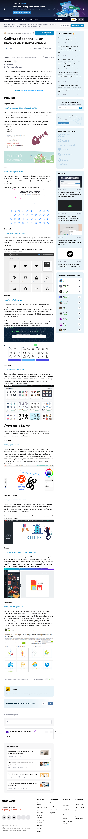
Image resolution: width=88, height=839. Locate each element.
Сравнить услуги (42, 807)
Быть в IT (41, 26)
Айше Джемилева (68, 291)
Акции (39, 831)
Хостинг (65, 803)
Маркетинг (53, 24)
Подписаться (64, 123)
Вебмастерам (54, 803)
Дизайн (45, 24)
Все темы (7, 24)
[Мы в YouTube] (14, 817)
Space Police (66, 296)
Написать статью (77, 25)
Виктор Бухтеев (67, 302)
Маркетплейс (33, 19)
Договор (39, 825)
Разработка (22, 24)
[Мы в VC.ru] (23, 817)
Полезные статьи (80, 814)
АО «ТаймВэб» (12, 825)
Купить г (18, 90)
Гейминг (12, 26)
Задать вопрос (65, 25)
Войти (81, 19)
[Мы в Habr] (19, 817)
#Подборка (32, 57)
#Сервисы (24, 57)
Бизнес (6, 26)
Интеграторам (54, 806)
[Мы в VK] (9, 817)
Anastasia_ (66, 285)
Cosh (64, 323)
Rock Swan (66, 312)
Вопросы (24, 19)
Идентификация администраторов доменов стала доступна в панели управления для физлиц (69, 194)
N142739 (14, 828)
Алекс (64, 329)
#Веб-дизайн (16, 57)
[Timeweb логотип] (17, 801)
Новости (14, 24)
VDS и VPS (66, 806)
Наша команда (79, 807)
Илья (64, 318)
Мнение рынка (32, 26)
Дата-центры (79, 810)
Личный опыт (21, 26)
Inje (64, 307)
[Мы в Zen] (28, 817)
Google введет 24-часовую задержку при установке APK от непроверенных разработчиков (69, 218)
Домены (65, 814)
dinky (64, 280)
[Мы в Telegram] (4, 817)
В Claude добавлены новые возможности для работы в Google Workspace (70, 242)
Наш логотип (53, 809)
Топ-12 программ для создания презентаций (23, 774)
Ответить (58, 732)
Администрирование (35, 24)
